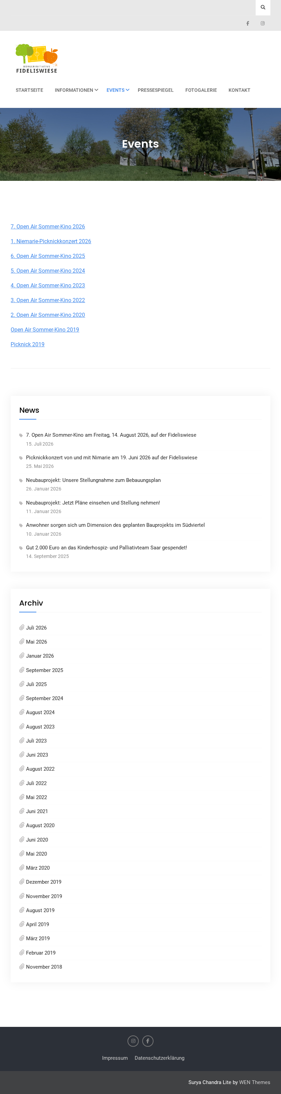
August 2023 (40, 727)
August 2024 (40, 712)
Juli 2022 (36, 783)
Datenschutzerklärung (159, 1058)
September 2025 (44, 670)
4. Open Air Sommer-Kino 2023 (48, 285)
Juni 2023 (37, 755)
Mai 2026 (36, 642)
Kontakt (240, 90)
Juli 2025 (36, 684)
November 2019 (44, 896)
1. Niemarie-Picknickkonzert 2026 (51, 241)
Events (115, 90)
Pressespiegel (156, 90)
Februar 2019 (41, 953)
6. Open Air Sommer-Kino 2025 (48, 256)
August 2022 (40, 769)
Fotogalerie (201, 90)
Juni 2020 (37, 840)
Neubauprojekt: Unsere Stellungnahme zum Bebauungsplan (93, 480)
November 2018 (44, 967)
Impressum (115, 1058)
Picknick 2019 (28, 344)
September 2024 (44, 698)
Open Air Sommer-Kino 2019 (45, 329)
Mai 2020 (36, 854)
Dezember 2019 (43, 882)
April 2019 (37, 924)
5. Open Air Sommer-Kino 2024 (48, 271)
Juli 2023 (36, 741)
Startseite (29, 90)
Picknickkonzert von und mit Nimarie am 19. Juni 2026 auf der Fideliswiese (111, 458)
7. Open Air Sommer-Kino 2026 (48, 226)
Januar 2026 (40, 656)
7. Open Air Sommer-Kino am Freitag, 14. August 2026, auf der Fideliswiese (111, 435)
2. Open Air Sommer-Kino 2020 (48, 315)
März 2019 (38, 938)
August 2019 (40, 910)
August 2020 (40, 825)
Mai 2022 (36, 797)
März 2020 (38, 868)
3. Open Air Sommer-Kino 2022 (48, 300)
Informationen (74, 90)
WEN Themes (254, 1082)
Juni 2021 (37, 811)
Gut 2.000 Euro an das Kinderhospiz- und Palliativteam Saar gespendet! (106, 548)
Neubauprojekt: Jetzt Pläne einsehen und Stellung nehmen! (93, 503)
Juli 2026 (36, 628)
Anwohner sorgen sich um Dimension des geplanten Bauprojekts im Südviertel (115, 525)
